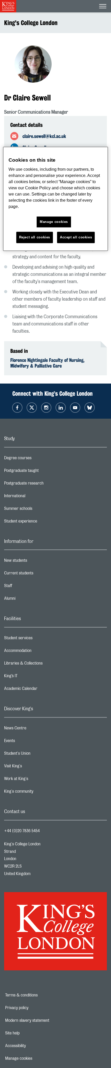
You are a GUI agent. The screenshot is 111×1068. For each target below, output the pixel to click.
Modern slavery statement (45, 1020)
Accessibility (33, 1046)
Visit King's (33, 767)
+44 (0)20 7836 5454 (22, 831)
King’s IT (31, 677)
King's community (39, 792)
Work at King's (36, 780)
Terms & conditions (39, 995)
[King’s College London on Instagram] (46, 407)
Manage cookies (36, 1058)
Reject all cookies (34, 237)
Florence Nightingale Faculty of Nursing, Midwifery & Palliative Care (47, 363)
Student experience (41, 522)
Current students (39, 574)
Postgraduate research (44, 484)
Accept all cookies (76, 237)
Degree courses (38, 459)
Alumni (30, 599)
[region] (55, 199)
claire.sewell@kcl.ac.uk (44, 136)
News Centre (35, 729)
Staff (28, 587)
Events (30, 742)
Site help (30, 1033)
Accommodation (38, 652)
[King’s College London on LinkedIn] (61, 407)
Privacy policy (34, 1008)
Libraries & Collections (44, 664)
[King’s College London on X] (32, 407)
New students (36, 561)
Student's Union (38, 754)
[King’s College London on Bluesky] (89, 407)
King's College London (31, 22)
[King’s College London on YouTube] (75, 407)
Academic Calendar (41, 690)
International (35, 497)
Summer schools (38, 509)
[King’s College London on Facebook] (17, 407)
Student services (39, 639)
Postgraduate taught (42, 472)
